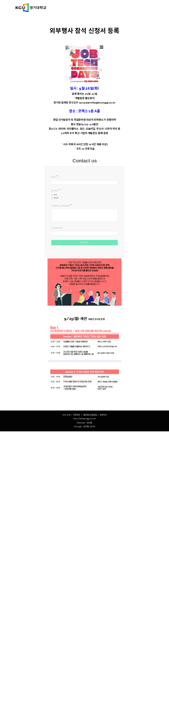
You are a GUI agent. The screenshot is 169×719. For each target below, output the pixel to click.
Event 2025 (96, 21)
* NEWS (23, 21)
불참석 (56, 198)
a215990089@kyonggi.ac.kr (97, 102)
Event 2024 (113, 21)
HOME (36, 21)
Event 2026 (79, 21)
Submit (84, 242)
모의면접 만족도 (132, 20)
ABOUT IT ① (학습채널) (56, 20)
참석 (55, 195)
